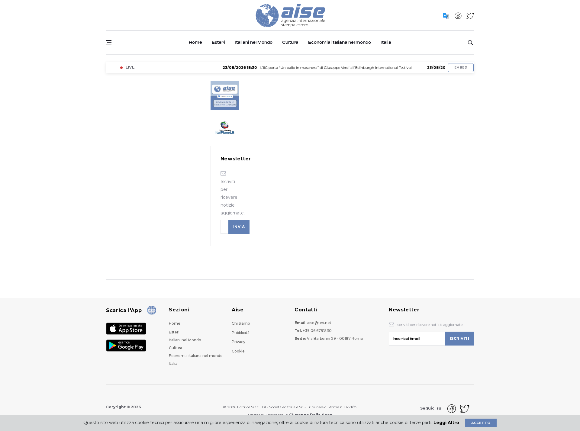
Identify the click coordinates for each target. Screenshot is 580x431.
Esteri (218, 42)
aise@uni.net (319, 322)
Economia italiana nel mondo (339, 42)
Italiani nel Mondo (253, 42)
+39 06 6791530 (317, 330)
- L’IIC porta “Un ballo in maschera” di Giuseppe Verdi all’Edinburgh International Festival (310, 67)
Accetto (480, 423)
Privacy (238, 341)
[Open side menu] (108, 42)
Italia (386, 42)
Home (195, 42)
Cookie (238, 351)
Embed (460, 67)
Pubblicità (241, 332)
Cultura (290, 42)
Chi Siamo (241, 323)
